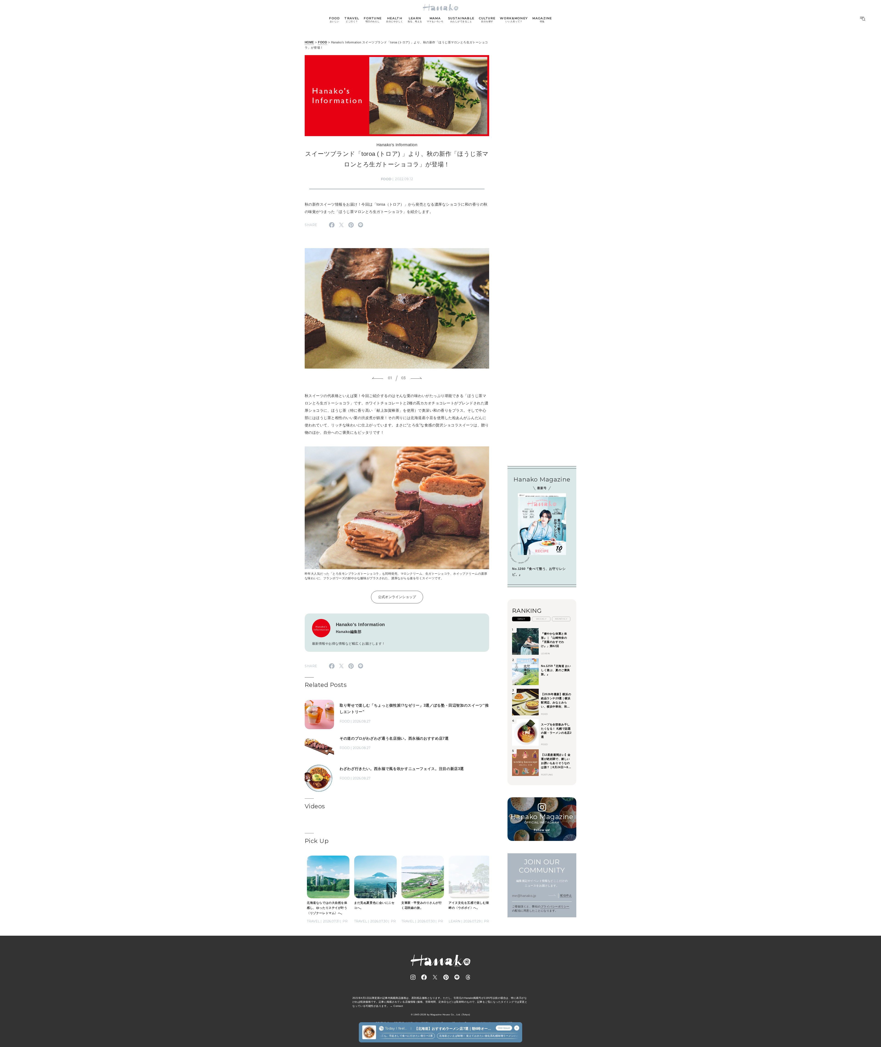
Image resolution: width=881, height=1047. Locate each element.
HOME (309, 42)
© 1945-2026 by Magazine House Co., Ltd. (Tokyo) (440, 1014)
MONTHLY (561, 618)
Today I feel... (396, 1028)
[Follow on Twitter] (434, 977)
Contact (398, 1006)
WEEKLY (541, 618)
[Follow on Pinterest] (446, 977)
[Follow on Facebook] (423, 977)
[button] (377, 378)
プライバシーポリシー (555, 906)
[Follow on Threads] (468, 977)
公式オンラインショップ (397, 597)
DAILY (521, 618)
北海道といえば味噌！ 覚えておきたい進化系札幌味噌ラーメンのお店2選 (462, 1035)
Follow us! (542, 829)
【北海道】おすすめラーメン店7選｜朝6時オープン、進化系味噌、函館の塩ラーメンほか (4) (453, 1029)
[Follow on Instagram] (412, 977)
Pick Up (317, 841)
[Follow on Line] (457, 977)
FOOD (322, 42)
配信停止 (566, 895)
